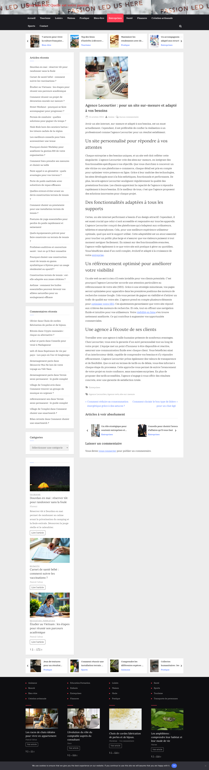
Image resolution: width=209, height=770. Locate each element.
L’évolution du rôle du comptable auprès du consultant (79, 736)
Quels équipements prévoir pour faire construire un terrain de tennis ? (49, 237)
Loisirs (59, 17)
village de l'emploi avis (42, 384)
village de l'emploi (40, 408)
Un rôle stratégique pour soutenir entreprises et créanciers (113, 428)
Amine (111, 116)
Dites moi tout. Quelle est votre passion (57, 5)
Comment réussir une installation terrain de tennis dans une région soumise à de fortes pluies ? (52, 663)
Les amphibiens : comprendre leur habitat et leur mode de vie (166, 737)
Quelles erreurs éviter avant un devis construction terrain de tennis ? (49, 194)
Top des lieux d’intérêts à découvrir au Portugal (52, 39)
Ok (174, 765)
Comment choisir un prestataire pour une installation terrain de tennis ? (47, 209)
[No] (205, 765)
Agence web (113, 394)
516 (74, 755)
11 (32, 751)
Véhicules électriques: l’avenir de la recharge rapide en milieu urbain (172, 663)
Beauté (31, 688)
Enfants (35, 566)
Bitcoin (34, 330)
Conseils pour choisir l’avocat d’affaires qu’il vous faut (162, 428)
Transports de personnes (166, 698)
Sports (31, 25)
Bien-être (99, 17)
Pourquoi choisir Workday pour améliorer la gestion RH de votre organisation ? (47, 150)
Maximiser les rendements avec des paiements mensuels (92, 39)
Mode (114, 693)
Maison (71, 17)
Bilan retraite (37, 418)
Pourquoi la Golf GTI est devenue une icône (172, 39)
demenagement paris (41, 360)
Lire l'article (37, 532)
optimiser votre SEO (102, 303)
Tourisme (45, 17)
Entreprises (115, 17)
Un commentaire (126, 741)
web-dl (33, 350)
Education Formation (42, 621)
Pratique (84, 17)
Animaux (85, 669)
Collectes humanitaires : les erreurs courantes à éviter (131, 663)
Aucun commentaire (129, 117)
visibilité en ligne (146, 312)
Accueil (31, 17)
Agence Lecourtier (97, 394)
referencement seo (40, 398)
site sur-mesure (127, 394)
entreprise (98, 255)
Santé (129, 17)
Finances (142, 17)
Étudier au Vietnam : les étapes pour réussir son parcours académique (50, 628)
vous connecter (107, 450)
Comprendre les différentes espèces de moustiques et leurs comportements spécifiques (92, 663)
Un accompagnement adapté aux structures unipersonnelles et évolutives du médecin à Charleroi (132, 39)
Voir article (32, 744)
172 (38, 649)
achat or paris (37, 340)
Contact (44, 25)
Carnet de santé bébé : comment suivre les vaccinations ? (44, 573)
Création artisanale (162, 17)
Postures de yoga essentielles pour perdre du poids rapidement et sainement (49, 223)
